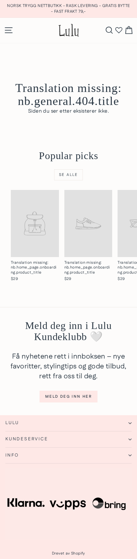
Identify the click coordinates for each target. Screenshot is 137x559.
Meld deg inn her (68, 396)
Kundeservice (26, 439)
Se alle (68, 175)
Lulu (12, 423)
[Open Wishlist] (119, 30)
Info (12, 455)
